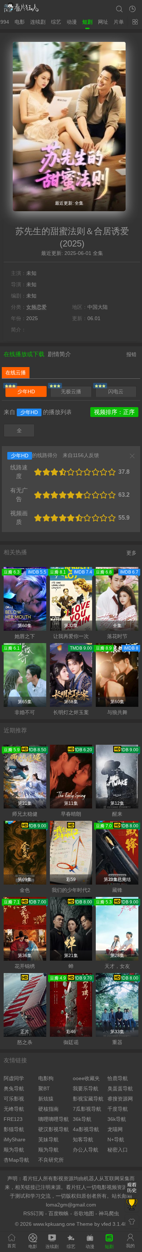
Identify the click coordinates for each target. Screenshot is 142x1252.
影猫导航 (14, 1129)
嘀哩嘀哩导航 (53, 1119)
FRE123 (13, 1119)
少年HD (26, 391)
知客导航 (83, 1139)
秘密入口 (117, 1150)
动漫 (72, 22)
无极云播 (71, 391)
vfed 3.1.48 (114, 1224)
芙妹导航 (48, 1139)
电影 (20, 22)
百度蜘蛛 (58, 1213)
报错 (131, 354)
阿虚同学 (14, 1078)
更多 (131, 553)
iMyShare (14, 1139)
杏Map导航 (16, 1160)
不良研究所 (51, 1160)
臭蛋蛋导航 (120, 1088)
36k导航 (82, 1119)
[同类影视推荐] (131, 1205)
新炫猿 (46, 1099)
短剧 (87, 22)
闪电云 (115, 391)
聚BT (44, 1088)
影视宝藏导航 (88, 1099)
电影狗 (46, 1078)
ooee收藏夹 (86, 1078)
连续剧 (38, 22)
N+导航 (115, 1139)
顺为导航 (14, 1150)
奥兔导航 (14, 1088)
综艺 (56, 22)
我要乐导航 (85, 1088)
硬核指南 (48, 1109)
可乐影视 (14, 1099)
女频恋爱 (36, 307)
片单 (119, 22)
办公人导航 (85, 1150)
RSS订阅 (33, 1213)
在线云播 (15, 372)
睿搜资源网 (120, 1099)
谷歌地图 (84, 1213)
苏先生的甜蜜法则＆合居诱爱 (72, 231)
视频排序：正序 (114, 412)
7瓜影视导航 (87, 1109)
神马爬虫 (109, 1213)
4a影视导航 (86, 1129)
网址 (103, 22)
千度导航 (117, 1109)
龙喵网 (115, 1129)
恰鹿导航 (117, 1078)
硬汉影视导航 (53, 1129)
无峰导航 (14, 1109)
